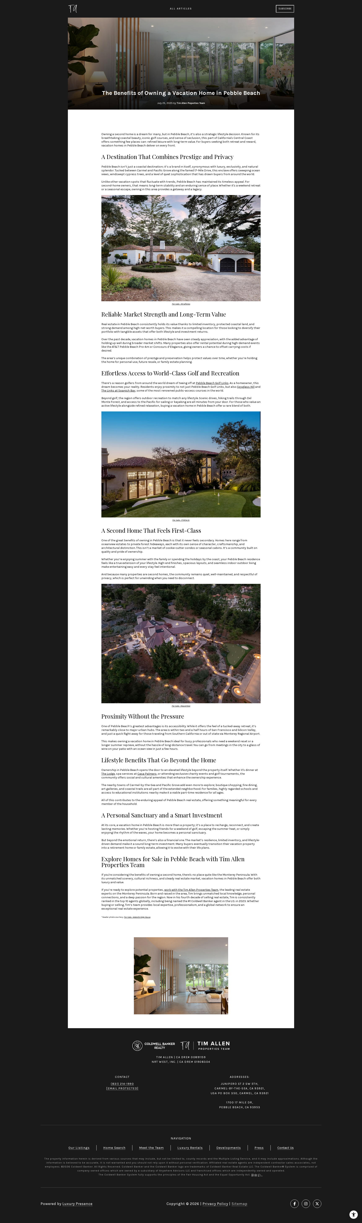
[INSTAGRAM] (306, 1204)
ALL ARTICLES (181, 8)
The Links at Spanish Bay (118, 390)
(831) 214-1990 (122, 1084)
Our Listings (79, 1148)
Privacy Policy (215, 1203)
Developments (228, 1148)
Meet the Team (151, 1148)
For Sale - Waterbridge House (137, 917)
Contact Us (285, 1148)
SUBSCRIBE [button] (285, 8)
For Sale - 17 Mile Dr (181, 520)
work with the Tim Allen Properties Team (191, 890)
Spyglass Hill (246, 387)
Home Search (114, 1148)
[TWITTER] (317, 1204)
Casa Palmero (146, 774)
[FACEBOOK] (294, 1204)
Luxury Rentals (190, 1148)
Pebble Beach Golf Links (212, 383)
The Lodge (108, 774)
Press (259, 1148)
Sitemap (239, 1203)
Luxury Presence (77, 1203)
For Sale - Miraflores (181, 304)
